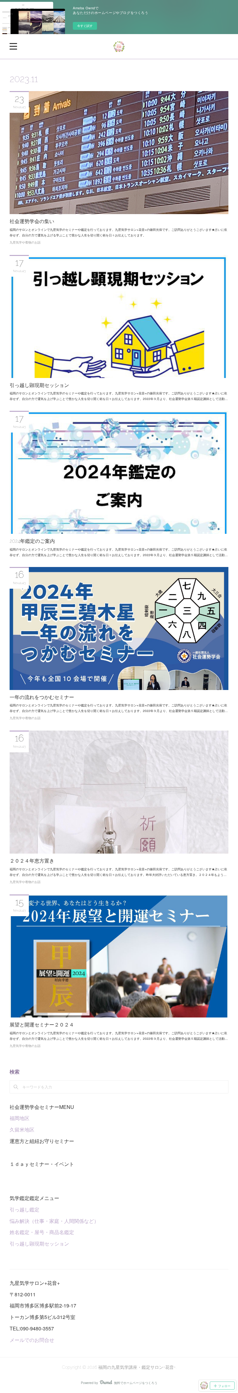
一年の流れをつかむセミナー (42, 697)
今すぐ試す (85, 26)
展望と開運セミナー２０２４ (42, 1025)
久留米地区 (22, 1129)
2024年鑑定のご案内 (32, 541)
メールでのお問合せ (32, 1339)
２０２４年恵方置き (32, 861)
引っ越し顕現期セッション (39, 385)
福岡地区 (19, 1118)
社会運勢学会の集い (32, 221)
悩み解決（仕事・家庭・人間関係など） (54, 1220)
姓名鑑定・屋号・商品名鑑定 (42, 1232)
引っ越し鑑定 (24, 1209)
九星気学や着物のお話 (25, 242)
